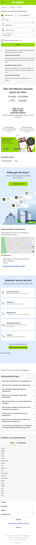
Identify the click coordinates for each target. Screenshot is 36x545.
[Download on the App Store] (24, 524)
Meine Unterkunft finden (12, 40)
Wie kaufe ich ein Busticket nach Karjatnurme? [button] (16, 381)
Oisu (2, 495)
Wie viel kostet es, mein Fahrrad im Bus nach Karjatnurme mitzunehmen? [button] (16, 420)
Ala (2, 466)
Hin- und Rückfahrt (24, 15)
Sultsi (2, 483)
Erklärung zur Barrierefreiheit (22, 537)
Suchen (18, 44)
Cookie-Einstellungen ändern (19, 539)
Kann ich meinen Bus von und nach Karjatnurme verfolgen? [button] (17, 402)
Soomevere (4, 473)
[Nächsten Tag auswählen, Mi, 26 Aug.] (33, 30)
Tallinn (3, 448)
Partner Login (9, 535)
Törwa (3, 458)
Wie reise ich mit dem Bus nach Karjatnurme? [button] (16, 385)
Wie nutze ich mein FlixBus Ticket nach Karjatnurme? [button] (14, 396)
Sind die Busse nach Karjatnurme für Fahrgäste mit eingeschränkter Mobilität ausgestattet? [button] (17, 426)
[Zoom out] (33, 241)
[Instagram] (17, 531)
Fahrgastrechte (26, 535)
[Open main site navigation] (2, 2)
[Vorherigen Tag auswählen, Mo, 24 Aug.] (30, 30)
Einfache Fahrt (9, 15)
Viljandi (3, 451)
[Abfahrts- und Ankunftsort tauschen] (32, 22)
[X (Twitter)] (19, 531)
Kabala (3, 486)
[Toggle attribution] (33, 252)
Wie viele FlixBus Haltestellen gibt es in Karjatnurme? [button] (14, 390)
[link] (18, 195)
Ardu (2, 488)
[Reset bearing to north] (33, 243)
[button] (18, 20)
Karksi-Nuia (4, 461)
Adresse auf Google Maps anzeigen (14, 266)
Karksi (3, 481)
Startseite (4, 7)
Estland (19, 7)
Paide (2, 456)
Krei (2, 493)
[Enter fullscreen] (33, 247)
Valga (2, 453)
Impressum (11, 537)
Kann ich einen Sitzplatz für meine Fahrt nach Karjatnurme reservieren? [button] (16, 408)
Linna (2, 490)
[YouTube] (18, 531)
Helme (3, 463)
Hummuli (3, 468)
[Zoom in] (33, 239)
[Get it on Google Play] (14, 524)
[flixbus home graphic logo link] (18, 2)
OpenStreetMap (28, 251)
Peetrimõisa (4, 478)
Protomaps (20, 251)
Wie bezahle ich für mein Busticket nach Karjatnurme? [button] (14, 414)
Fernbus (12, 7)
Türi (2, 471)
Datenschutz (17, 535)
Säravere (3, 476)
